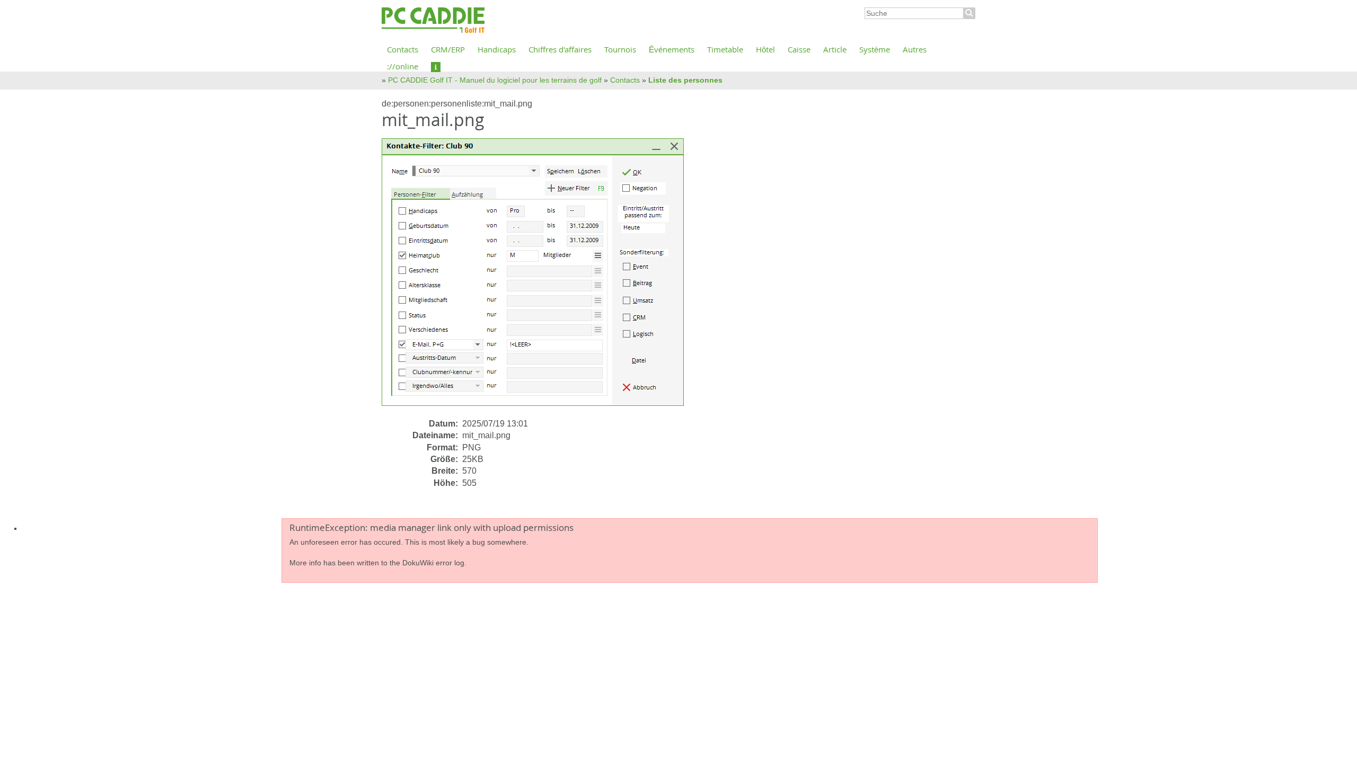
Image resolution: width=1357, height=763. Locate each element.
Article (835, 49)
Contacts (402, 49)
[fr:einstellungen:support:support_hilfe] (435, 66)
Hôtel (765, 49)
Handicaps (497, 49)
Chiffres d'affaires (560, 49)
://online (402, 66)
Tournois (620, 49)
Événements (671, 49)
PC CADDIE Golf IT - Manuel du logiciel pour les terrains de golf (495, 80)
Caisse (799, 49)
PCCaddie (433, 20)
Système (874, 49)
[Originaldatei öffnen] (539, 277)
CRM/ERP (448, 49)
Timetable (725, 49)
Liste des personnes (685, 80)
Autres (915, 49)
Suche (969, 13)
